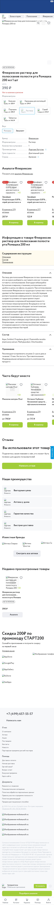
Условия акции (8, 651)
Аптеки (4, 735)
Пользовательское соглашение (13, 789)
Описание (6, 257)
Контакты (5, 744)
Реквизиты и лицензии (10, 786)
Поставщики (6, 741)
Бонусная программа (9, 773)
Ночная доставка (8, 763)
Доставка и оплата (9, 760)
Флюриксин (34, 138)
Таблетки (13, 118)
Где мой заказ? (7, 767)
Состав (5, 260)
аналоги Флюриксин (24, 174)
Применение (7, 262)
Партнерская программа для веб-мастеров (17, 751)
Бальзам (12, 101)
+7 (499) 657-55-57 (19, 713)
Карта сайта (6, 776)
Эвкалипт (20, 131)
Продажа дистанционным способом (15, 802)
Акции (4, 738)
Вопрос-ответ (7, 770)
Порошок (13, 110)
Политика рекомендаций (11, 799)
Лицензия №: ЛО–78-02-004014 (14, 809)
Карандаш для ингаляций (35, 101)
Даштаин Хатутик (36, 150)
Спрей (45, 110)
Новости (5, 747)
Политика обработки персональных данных (18, 792)
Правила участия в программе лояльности (17, 795)
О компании (6, 732)
